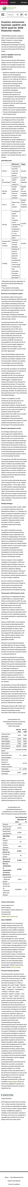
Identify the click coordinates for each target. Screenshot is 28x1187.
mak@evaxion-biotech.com (9, 916)
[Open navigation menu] (2, 14)
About (6, 1177)
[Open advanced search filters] (21, 14)
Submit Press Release (14, 1181)
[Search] (18, 14)
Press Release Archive (16, 1177)
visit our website (16, 967)
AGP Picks (4, 2)
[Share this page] (26, 14)
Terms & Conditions (14, 1184)
